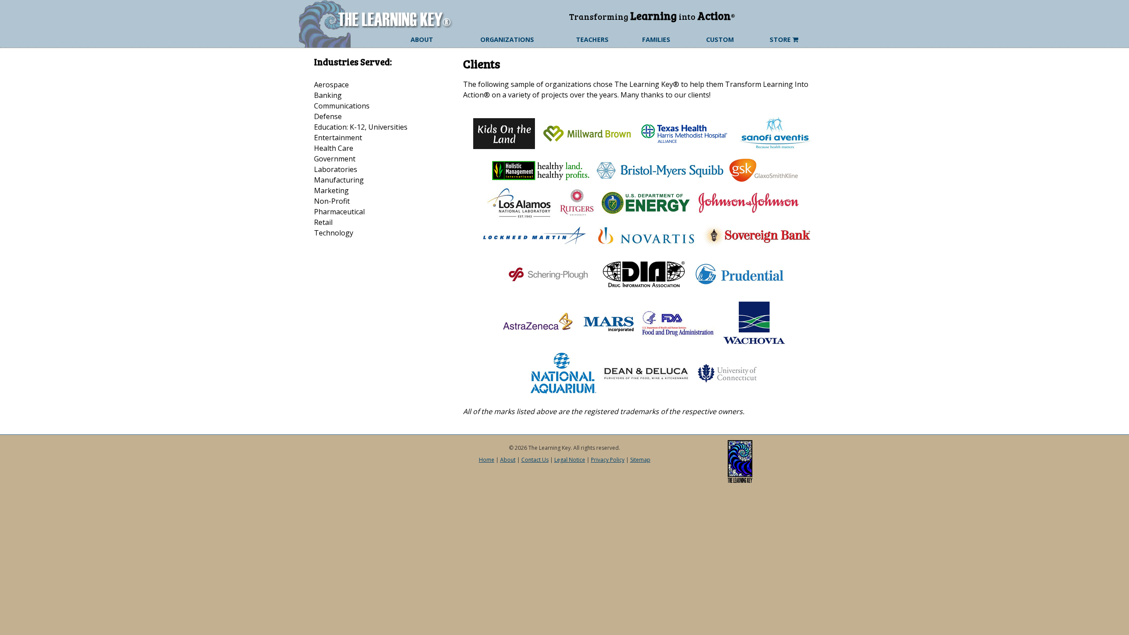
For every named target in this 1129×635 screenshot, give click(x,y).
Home (486, 459)
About (508, 459)
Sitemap (640, 459)
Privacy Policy (607, 459)
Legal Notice (569, 459)
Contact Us (535, 459)
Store (781, 39)
